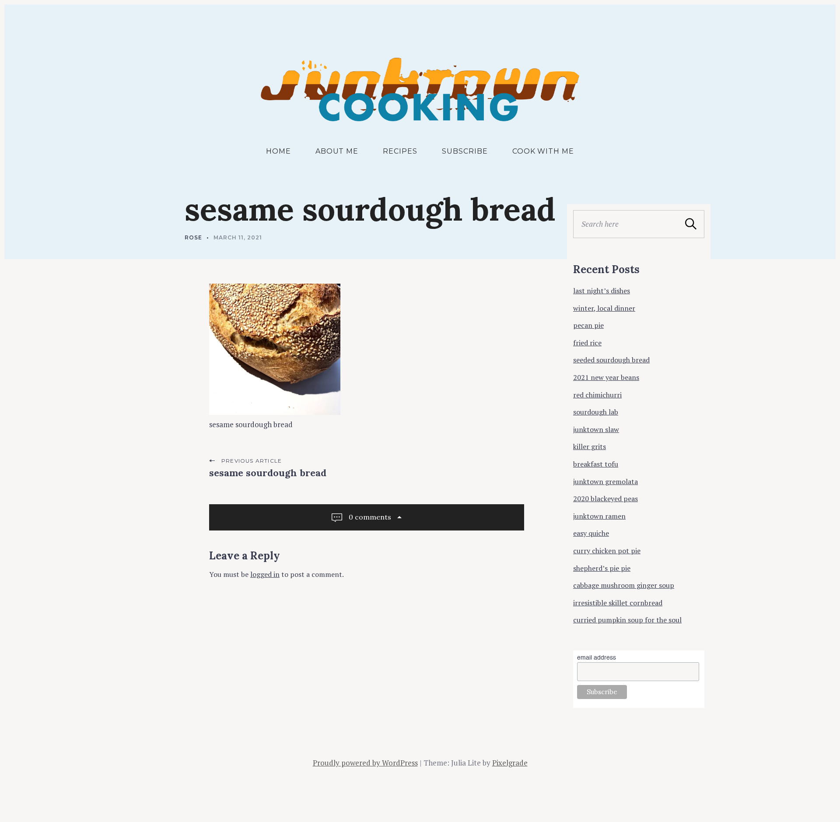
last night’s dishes (601, 290)
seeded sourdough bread (611, 360)
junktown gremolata (605, 481)
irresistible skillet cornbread (617, 603)
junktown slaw (596, 429)
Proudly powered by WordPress (365, 763)
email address (596, 658)
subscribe (465, 151)
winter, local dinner (604, 308)
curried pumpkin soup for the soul (627, 620)
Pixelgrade (510, 763)
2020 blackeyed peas (605, 498)
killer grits (589, 446)
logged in (265, 574)
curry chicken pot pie (606, 550)
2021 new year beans (606, 377)
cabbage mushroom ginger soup (623, 585)
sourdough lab (595, 412)
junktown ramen (599, 516)
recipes (400, 151)
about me (337, 151)
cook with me (543, 151)
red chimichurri (597, 395)
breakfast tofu (595, 464)
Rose (193, 237)
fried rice (587, 343)
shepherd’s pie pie (601, 568)
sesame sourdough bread (267, 473)
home (278, 151)
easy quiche (591, 533)
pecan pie (588, 325)
